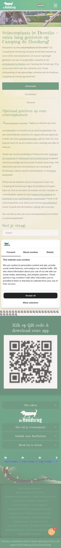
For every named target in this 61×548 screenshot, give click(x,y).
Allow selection (30, 302)
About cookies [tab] (30, 252)
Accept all (30, 295)
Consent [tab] (11, 252)
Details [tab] (50, 252)
